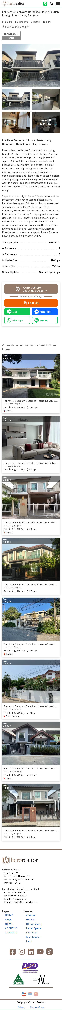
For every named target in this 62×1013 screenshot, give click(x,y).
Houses (30, 919)
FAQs (8, 919)
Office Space (33, 924)
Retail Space (33, 928)
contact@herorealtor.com (25, 902)
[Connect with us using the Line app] (45, 4)
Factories (31, 932)
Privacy (22, 1007)
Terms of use (37, 1007)
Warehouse (33, 937)
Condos (30, 915)
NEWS (8, 924)
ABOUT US (11, 928)
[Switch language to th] (30, 994)
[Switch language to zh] (36, 994)
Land (29, 941)
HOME (9, 915)
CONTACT (11, 932)
